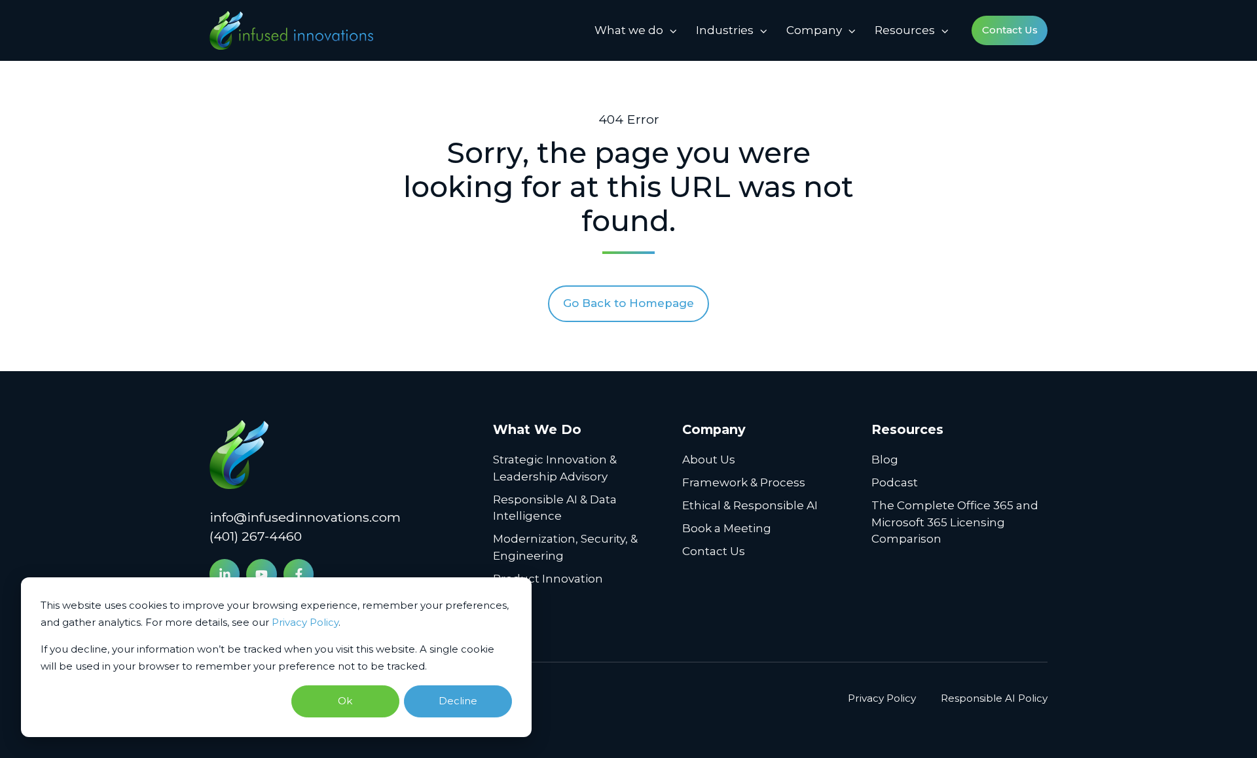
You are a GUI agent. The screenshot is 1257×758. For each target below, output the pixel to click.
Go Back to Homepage (628, 303)
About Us (708, 459)
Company (814, 30)
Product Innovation (548, 578)
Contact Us (1010, 30)
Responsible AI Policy (994, 698)
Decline (458, 701)
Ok (345, 701)
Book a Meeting (726, 528)
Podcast (894, 482)
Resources (905, 30)
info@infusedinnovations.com (305, 517)
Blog (884, 459)
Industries (725, 30)
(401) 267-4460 (256, 536)
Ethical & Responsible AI (750, 505)
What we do (628, 30)
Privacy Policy (305, 622)
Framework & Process (743, 482)
